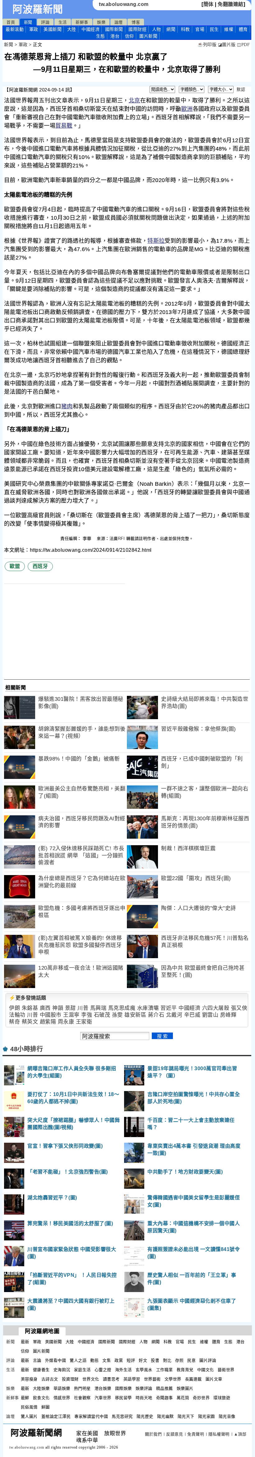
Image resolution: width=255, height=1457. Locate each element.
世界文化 (90, 1379)
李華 (88, 538)
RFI (121, 538)
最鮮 (25, 1397)
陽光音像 (227, 1416)
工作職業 (164, 1369)
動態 (94, 1360)
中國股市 (51, 1015)
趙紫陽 (48, 1022)
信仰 (129, 36)
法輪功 (17, 1015)
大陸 (71, 29)
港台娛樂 (103, 1388)
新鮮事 (82, 22)
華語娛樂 (61, 1388)
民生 (214, 29)
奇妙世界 (201, 1397)
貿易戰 (63, 126)
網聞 (170, 29)
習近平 (168, 1008)
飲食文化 (41, 1397)
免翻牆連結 (230, 4)
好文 (143, 1360)
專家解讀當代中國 (91, 1416)
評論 (45, 22)
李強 (86, 1015)
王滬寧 (71, 1015)
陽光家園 (206, 1416)
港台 (114, 36)
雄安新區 (135, 1015)
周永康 (66, 1022)
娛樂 (101, 22)
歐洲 (187, 109)
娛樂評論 (144, 1388)
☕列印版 (206, 44)
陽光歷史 (145, 1416)
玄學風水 (144, 1369)
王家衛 (84, 1022)
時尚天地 (144, 1397)
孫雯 (117, 1015)
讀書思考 (111, 1379)
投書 (155, 1360)
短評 (131, 1360)
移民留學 (123, 1397)
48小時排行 (26, 1049)
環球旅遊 (221, 1397)
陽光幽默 (165, 1416)
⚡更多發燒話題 (27, 997)
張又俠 (239, 1008)
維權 (228, 29)
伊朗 (14, 1008)
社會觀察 (82, 1397)
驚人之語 (78, 1360)
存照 (179, 1360)
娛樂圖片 (185, 1388)
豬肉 (67, 406)
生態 (100, 36)
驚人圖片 (29, 1416)
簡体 (208, 4)
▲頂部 (240, 1434)
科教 (185, 29)
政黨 (118, 1360)
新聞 (28, 22)
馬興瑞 (98, 1008)
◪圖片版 (227, 44)
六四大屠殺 (216, 1008)
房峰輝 (228, 1015)
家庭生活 (82, 1369)
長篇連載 (193, 1379)
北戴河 (174, 1015)
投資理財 (70, 1379)
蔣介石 (156, 1015)
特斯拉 (156, 241)
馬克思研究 (122, 1416)
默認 (241, 89)
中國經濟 (90, 29)
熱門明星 (82, 1388)
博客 (136, 22)
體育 (243, 29)
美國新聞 (53, 29)
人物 (156, 29)
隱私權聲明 (219, 1434)
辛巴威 (192, 1015)
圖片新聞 (41, 1351)
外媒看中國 (55, 1360)
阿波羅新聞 (37, 9)
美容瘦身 (29, 1379)
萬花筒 (183, 1397)
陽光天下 (186, 1416)
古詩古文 (49, 1379)
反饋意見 (174, 1434)
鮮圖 (45, 1407)
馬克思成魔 (122, 1008)
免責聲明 (195, 1434)
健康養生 (41, 1369)
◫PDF (243, 44)
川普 (82, 1008)
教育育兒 (185, 1369)
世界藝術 (152, 1379)
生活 (62, 22)
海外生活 (123, 1369)
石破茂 (102, 1015)
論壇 (118, 22)
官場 (199, 29)
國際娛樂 (123, 1388)
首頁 (11, 22)
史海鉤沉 (61, 1369)
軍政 (33, 29)
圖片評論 (207, 1360)
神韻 (57, 1008)
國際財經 (137, 29)
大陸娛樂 (41, 1388)
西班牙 (40, 566)
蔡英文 (30, 1022)
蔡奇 (14, 1022)
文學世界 (173, 1379)
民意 (191, 1360)
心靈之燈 (103, 1369)
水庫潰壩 (148, 1008)
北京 (134, 100)
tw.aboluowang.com (124, 4)
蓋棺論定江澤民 (56, 1416)
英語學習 (131, 1379)
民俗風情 (29, 1407)
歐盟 (15, 566)
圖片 (148, 36)
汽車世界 (103, 1397)
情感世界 (61, 1397)
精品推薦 (164, 1388)
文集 (106, 1360)
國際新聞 (114, 29)
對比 (167, 1360)
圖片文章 (214, 1379)
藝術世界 (226, 1369)
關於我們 (153, 1434)
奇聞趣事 (164, 1397)
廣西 (45, 1008)
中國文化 (205, 1369)
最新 (15, 29)
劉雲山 (210, 1015)
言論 (37, 1360)
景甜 (70, 1008)
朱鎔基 (30, 1008)
